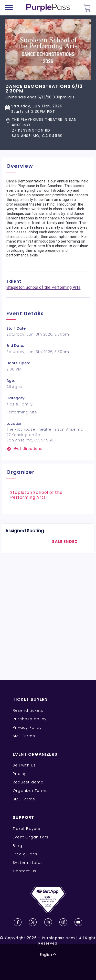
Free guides (25, 854)
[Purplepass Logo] (48, 8)
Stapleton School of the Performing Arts (43, 287)
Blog (17, 845)
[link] (47, 449)
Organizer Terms (30, 790)
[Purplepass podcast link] (63, 922)
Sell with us (24, 765)
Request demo (28, 782)
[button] (48, 127)
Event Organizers (30, 837)
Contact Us (24, 871)
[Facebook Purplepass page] (18, 922)
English (46, 954)
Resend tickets (28, 710)
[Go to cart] (87, 8)
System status (28, 862)
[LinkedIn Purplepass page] (48, 922)
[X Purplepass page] (33, 922)
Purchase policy (30, 719)
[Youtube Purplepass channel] (78, 922)
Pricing (20, 773)
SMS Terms (24, 735)
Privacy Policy (27, 727)
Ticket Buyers (26, 828)
